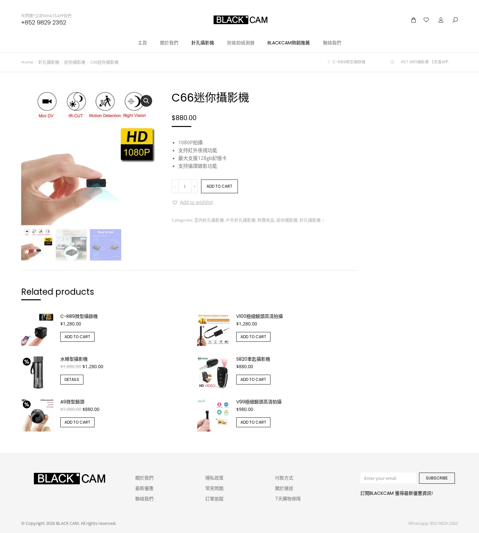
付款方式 (284, 478)
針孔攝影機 (310, 220)
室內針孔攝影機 (209, 220)
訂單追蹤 (214, 498)
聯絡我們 (144, 498)
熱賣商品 (265, 220)
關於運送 (284, 488)
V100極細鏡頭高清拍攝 (259, 316)
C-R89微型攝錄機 (79, 316)
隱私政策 (214, 478)
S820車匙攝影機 (253, 359)
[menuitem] (142, 43)
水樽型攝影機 (74, 359)
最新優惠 (144, 488)
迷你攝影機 (287, 220)
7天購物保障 (288, 498)
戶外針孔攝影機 (240, 220)
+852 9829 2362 (43, 22)
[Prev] (329, 62)
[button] (192, 202)
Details (72, 379)
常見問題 (214, 488)
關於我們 (144, 478)
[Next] (455, 62)
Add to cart (219, 186)
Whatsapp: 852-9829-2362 (433, 523)
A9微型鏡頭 (72, 402)
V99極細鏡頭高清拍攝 (259, 402)
